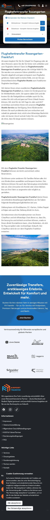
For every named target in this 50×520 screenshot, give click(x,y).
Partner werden (9, 464)
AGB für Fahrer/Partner (12, 432)
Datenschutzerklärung (11, 425)
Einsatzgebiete (9, 457)
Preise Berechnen (25, 39)
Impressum (7, 421)
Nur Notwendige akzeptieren (20, 508)
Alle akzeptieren (14, 503)
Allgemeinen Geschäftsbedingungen (17, 429)
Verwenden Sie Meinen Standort (20, 18)
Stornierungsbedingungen (13, 436)
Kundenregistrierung (11, 460)
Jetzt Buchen (25, 318)
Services (6, 453)
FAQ (5, 440)
